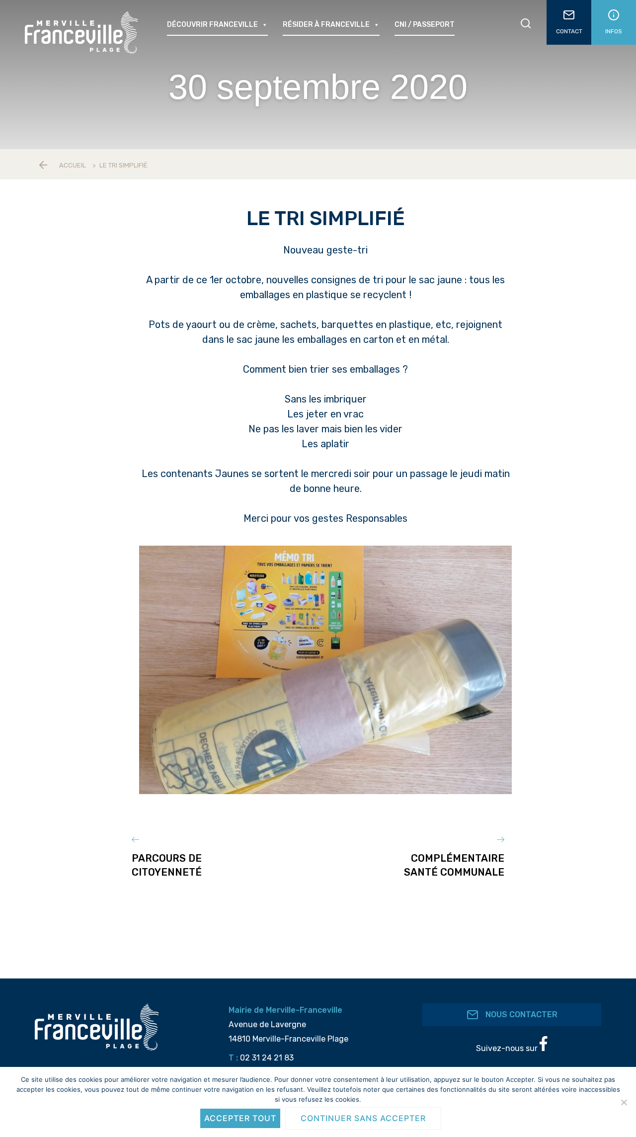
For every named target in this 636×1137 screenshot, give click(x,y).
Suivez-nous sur (508, 1048)
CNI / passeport (425, 24)
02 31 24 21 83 (267, 1057)
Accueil (72, 165)
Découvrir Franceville (212, 24)
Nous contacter (520, 1014)
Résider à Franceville (326, 24)
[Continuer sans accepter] (624, 1102)
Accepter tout (240, 1118)
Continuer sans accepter (363, 1118)
